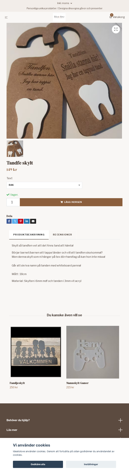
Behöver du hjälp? (18, 420)
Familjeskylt (17, 383)
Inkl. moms (63, 3)
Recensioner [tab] (62, 234)
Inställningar (91, 464)
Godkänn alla (38, 464)
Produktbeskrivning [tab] (29, 234)
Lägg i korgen (73, 202)
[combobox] (44, 185)
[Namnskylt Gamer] (92, 352)
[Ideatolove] (59, 17)
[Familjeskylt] (36, 352)
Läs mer (12, 430)
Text (9, 178)
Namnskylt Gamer (77, 383)
